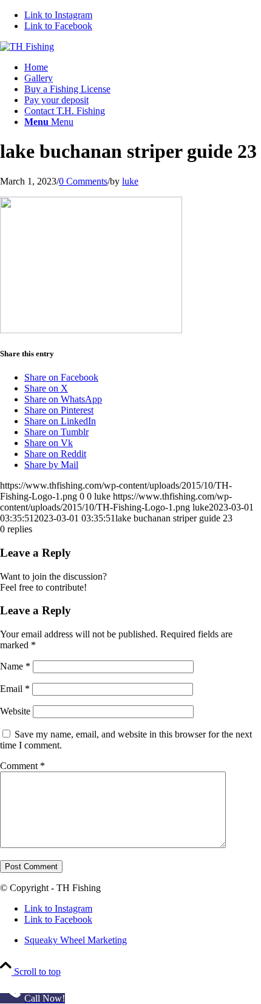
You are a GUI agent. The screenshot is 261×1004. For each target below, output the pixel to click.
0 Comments (83, 181)
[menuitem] (142, 67)
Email (15, 688)
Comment (22, 766)
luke (130, 181)
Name (15, 666)
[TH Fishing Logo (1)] (27, 46)
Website (15, 711)
